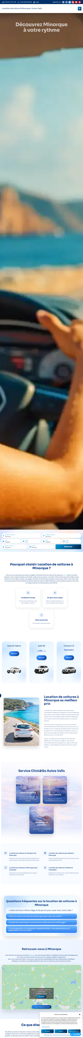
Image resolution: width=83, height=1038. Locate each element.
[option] (14, 662)
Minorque (32, 955)
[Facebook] (63, 2)
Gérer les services (46, 1026)
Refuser (61, 1031)
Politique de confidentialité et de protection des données (65, 1035)
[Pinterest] (79, 2)
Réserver (14, 653)
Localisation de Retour (50, 534)
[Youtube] (76, 2)
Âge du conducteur (9, 545)
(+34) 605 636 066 (25, 2)
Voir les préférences (74, 1031)
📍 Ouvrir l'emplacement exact (41, 1007)
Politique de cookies (48, 1035)
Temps (26, 540)
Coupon (33, 545)
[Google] (72, 2)
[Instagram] (66, 2)
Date (6, 540)
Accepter (47, 1031)
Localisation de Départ (10, 534)
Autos (65, 575)
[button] (80, 1014)
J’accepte (41, 996)
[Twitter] (69, 2)
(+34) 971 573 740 (10, 2)
